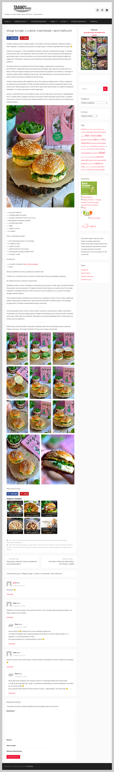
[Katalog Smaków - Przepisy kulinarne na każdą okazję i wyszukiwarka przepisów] (94, 205)
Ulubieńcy (93, 21)
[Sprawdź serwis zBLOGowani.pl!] (94, 218)
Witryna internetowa (14, 751)
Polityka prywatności (78, 21)
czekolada (89, 132)
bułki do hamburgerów (20, 545)
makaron (94, 146)
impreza (90, 140)
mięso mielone (100, 149)
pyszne (28, 547)
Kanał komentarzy (87, 276)
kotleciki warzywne (66, 545)
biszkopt (84, 129)
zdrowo (9, 549)
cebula (99, 129)
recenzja (33, 547)
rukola (39, 547)
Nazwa (9, 740)
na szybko (94, 153)
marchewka (17, 547)
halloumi (52, 545)
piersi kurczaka (94, 160)
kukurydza (101, 143)
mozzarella (85, 153)
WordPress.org (86, 279)
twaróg (95, 167)
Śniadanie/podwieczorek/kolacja (56, 540)
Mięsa (53, 21)
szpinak (87, 167)
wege (51, 547)
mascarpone (90, 149)
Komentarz (11, 711)
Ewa (11, 34)
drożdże (83, 136)
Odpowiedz (10, 594)
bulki (10, 545)
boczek (95, 129)
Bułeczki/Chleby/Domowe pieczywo (33, 540)
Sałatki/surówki (20, 21)
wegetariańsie (66, 547)
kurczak (83, 146)
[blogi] (83, 208)
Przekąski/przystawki (38, 21)
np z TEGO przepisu (31, 264)
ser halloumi (45, 547)
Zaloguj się (84, 270)
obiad (23, 547)
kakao (99, 139)
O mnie (63, 21)
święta (102, 169)
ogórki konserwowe (85, 157)
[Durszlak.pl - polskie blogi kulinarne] (86, 197)
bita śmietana (90, 129)
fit (47, 545)
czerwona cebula (99, 132)
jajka (96, 139)
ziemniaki (101, 167)
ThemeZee (29, 766)
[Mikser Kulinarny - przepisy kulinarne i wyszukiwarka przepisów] (89, 194)
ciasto (103, 129)
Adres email (11, 745)
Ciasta (6, 21)
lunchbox (10, 547)
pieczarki (85, 160)
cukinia (35, 545)
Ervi (14, 583)
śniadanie (96, 169)
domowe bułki (42, 545)
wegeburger (58, 547)
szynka (91, 167)
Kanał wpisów (85, 273)
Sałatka (97, 163)
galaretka (84, 140)
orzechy (92, 157)
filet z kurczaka (93, 135)
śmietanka (90, 169)
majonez (88, 146)
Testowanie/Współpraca (14, 542)
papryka (100, 156)
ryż (93, 163)
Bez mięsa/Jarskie (14, 540)
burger (30, 545)
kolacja (57, 545)
